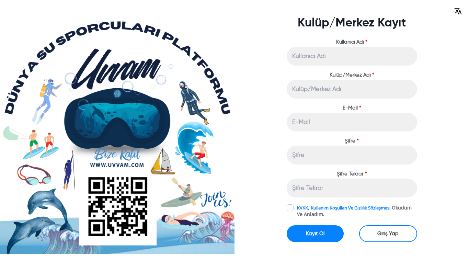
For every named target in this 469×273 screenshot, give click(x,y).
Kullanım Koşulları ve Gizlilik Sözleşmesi (350, 208)
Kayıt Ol (315, 233)
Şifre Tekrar (352, 174)
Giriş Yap (388, 233)
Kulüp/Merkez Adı (352, 75)
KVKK (302, 208)
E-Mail (352, 108)
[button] (458, 11)
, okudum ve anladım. (354, 210)
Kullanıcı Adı (351, 42)
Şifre (352, 141)
